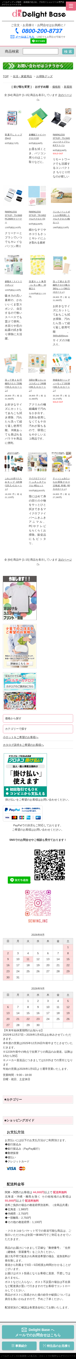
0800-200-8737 (42, 30)
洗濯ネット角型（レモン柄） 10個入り (37, 285)
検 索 (68, 52)
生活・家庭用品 (22, 76)
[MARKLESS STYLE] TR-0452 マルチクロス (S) (37, 215)
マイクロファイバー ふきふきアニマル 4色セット (37, 482)
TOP (6, 76)
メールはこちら (24, 36)
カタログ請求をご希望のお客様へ (23, 744)
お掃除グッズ (44, 76)
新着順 (68, 86)
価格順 (56, 86)
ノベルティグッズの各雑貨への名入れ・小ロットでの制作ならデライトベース (38, 1356)
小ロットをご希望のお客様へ (20, 737)
